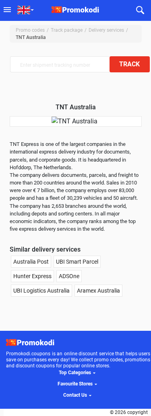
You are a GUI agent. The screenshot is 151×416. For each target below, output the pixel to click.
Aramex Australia (98, 290)
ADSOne (69, 276)
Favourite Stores (75, 384)
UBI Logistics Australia (41, 290)
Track (129, 64)
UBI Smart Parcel (77, 261)
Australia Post (31, 261)
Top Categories (75, 372)
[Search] (140, 10)
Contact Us (75, 395)
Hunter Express (32, 276)
